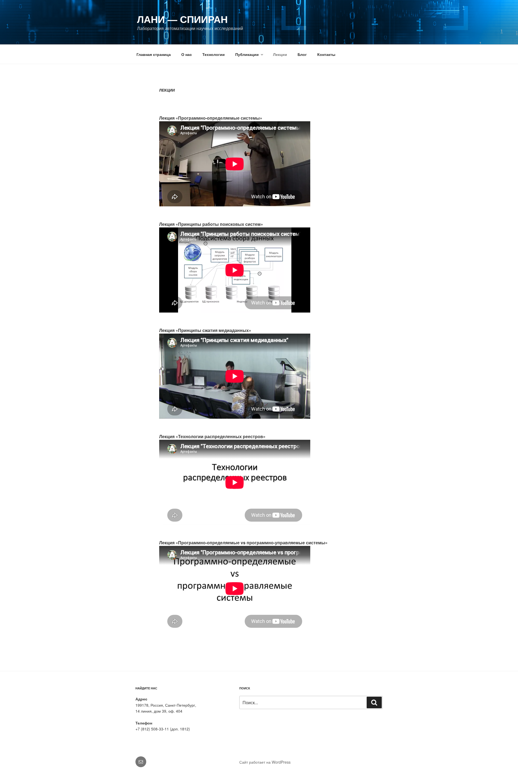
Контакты (326, 54)
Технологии (213, 54)
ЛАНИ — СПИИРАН (182, 19)
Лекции (280, 54)
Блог (302, 54)
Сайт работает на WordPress (265, 762)
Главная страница (154, 54)
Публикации (247, 54)
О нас (186, 54)
